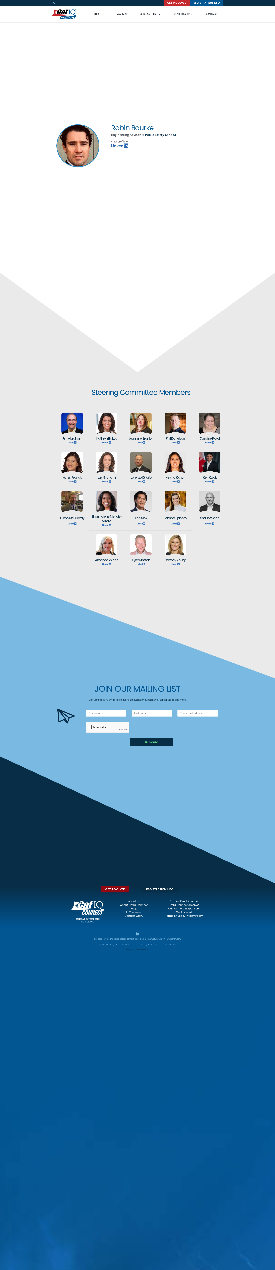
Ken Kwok (209, 477)
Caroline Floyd (210, 438)
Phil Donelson (175, 438)
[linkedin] (53, 2)
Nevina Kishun (175, 477)
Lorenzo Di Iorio (140, 477)
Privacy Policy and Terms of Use (137, 950)
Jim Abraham (72, 438)
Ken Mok (141, 518)
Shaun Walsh (209, 518)
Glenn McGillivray (72, 518)
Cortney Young (175, 560)
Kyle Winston (141, 560)
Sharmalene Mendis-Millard (107, 518)
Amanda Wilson (106, 560)
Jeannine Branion (140, 438)
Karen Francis (72, 477)
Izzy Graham (107, 477)
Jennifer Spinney (175, 518)
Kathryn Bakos (106, 438)
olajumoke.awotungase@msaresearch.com (160, 938)
